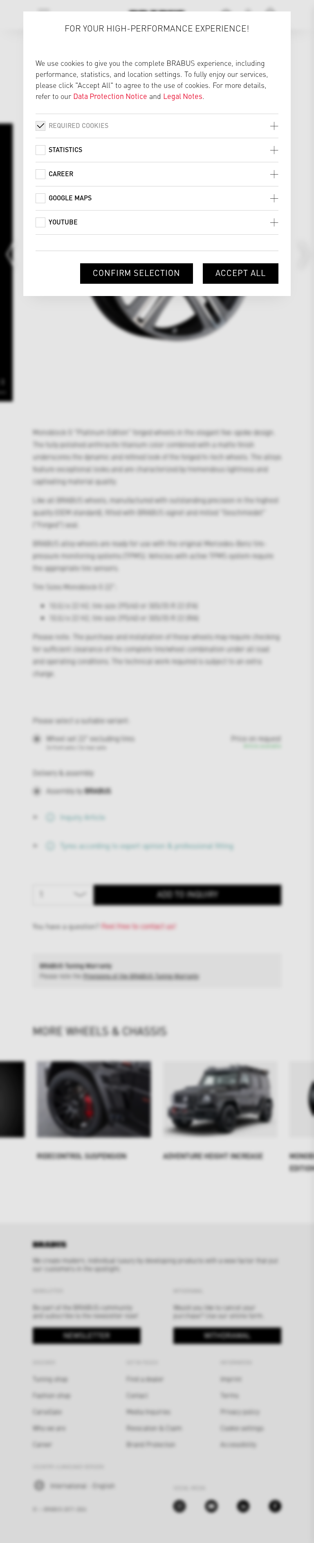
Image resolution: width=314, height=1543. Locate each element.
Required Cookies (78, 125)
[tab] (157, 126)
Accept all (240, 272)
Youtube (63, 222)
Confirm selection (136, 272)
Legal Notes (182, 96)
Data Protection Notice (110, 96)
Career (61, 173)
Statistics (65, 149)
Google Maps (70, 197)
